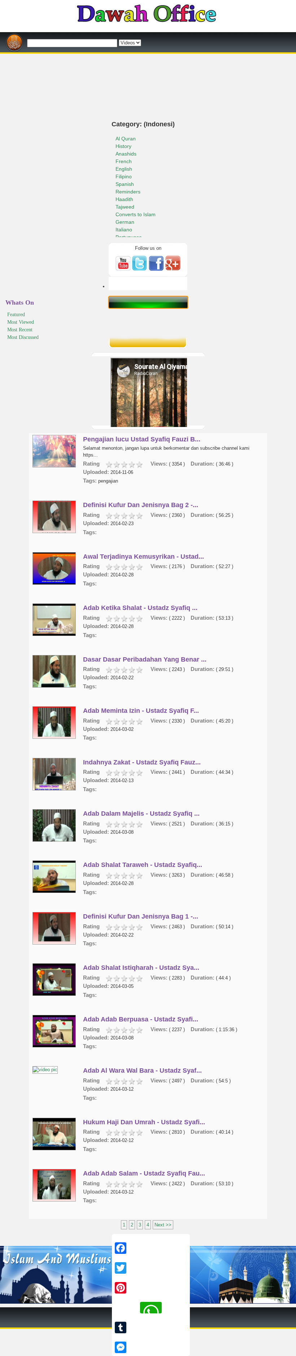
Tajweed (125, 207)
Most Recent (19, 329)
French (124, 161)
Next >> (162, 1225)
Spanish (125, 184)
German (125, 222)
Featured (16, 314)
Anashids (126, 154)
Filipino (124, 176)
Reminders (128, 192)
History (123, 146)
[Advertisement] (148, 56)
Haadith (124, 199)
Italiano (124, 229)
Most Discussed (23, 337)
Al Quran (126, 138)
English (124, 169)
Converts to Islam (136, 214)
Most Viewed (20, 322)
